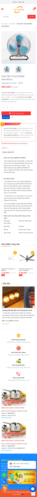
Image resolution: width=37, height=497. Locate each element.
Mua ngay (6, 117)
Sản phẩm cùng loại (10, 244)
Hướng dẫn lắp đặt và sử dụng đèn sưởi (17, 310)
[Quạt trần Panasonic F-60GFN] (9, 258)
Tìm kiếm (31, 16)
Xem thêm (5, 324)
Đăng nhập (21, 2)
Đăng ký (15, 2)
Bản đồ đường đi (6, 417)
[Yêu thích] (12, 117)
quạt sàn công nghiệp (8, 92)
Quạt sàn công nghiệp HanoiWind (18, 167)
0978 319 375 (8, 143)
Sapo (22, 494)
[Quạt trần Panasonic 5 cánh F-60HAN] (27, 258)
